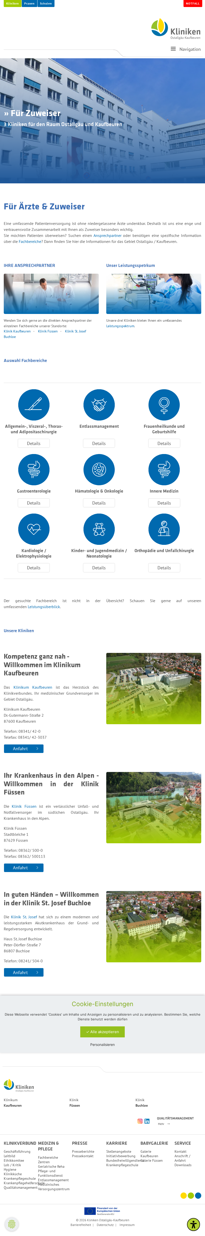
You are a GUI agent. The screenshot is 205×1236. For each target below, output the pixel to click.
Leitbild (9, 1156)
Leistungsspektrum (120, 325)
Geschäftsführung (17, 1151)
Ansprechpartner (108, 235)
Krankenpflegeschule (20, 1178)
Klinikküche (13, 1174)
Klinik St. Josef (24, 916)
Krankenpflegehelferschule (24, 1183)
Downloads (183, 1165)
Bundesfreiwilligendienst (125, 1160)
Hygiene (10, 1169)
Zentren (44, 1162)
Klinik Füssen (48, 331)
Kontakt (180, 1151)
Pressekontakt (83, 1156)
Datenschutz (105, 1225)
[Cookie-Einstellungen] (11, 1224)
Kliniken (12, 3)
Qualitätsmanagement (21, 1187)
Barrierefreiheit (80, 1225)
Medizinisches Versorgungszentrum (54, 1186)
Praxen (29, 3)
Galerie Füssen (151, 1160)
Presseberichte (83, 1151)
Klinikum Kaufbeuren (33, 687)
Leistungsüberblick (44, 606)
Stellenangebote (118, 1151)
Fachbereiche (30, 241)
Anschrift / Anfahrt (182, 1158)
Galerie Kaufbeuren (149, 1153)
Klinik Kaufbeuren (17, 331)
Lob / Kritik (12, 1165)
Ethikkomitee (14, 1160)
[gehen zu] (173, 51)
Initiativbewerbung (121, 1156)
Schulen (46, 3)
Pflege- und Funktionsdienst (50, 1173)
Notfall (193, 3)
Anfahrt (20, 748)
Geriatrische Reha (51, 1166)
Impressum (127, 1225)
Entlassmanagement (53, 1180)
